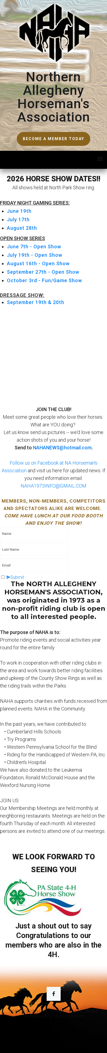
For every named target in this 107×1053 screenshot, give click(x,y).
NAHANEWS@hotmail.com (62, 447)
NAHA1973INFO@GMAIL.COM (53, 486)
